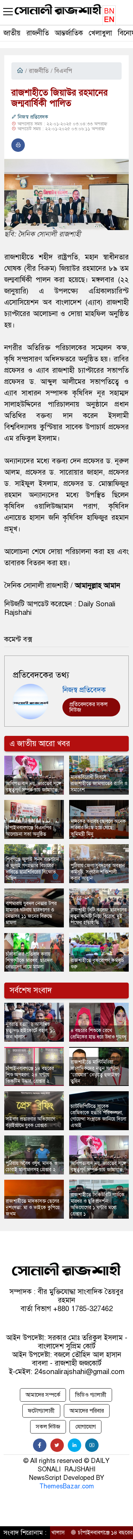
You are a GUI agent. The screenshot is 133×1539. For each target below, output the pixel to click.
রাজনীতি (37, 33)
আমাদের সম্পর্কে (43, 1394)
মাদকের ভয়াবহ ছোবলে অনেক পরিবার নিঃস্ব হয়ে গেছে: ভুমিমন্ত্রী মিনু (98, 827)
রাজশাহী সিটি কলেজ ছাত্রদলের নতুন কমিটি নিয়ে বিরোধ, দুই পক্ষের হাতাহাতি (99, 916)
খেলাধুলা (100, 33)
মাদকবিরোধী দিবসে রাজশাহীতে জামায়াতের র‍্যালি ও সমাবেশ (99, 783)
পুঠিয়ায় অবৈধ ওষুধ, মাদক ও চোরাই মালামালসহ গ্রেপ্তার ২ (31, 1166)
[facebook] (39, 1445)
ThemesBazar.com (66, 1486)
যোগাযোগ (85, 1426)
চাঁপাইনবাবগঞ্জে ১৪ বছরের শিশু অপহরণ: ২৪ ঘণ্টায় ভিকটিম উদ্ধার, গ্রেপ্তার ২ (30, 1074)
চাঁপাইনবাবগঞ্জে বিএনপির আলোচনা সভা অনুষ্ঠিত (28, 831)
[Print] (18, 145)
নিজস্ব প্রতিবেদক (32, 117)
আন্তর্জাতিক (69, 33)
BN (109, 11)
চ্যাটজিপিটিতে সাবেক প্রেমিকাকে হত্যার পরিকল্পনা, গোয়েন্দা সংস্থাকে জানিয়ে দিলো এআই (98, 1115)
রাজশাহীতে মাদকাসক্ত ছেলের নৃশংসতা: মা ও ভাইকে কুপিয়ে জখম (33, 1207)
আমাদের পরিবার (87, 1410)
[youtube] (92, 1445)
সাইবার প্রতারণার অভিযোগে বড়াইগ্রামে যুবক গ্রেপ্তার (30, 1122)
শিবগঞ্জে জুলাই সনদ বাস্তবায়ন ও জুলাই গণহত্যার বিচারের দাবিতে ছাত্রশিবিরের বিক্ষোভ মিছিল (32, 868)
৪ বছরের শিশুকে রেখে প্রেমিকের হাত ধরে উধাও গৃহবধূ (98, 1034)
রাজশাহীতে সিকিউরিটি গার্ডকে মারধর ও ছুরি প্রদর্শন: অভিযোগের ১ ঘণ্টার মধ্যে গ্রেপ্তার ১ (97, 1204)
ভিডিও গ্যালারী (90, 1394)
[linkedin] (74, 1445)
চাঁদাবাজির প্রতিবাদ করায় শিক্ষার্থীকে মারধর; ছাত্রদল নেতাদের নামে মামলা (29, 960)
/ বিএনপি (61, 71)
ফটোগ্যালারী (41, 1410)
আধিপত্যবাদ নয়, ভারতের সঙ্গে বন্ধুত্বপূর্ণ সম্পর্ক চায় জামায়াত (33, 786)
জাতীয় (12, 33)
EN (109, 19)
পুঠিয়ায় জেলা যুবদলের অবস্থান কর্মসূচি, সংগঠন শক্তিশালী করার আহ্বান (98, 872)
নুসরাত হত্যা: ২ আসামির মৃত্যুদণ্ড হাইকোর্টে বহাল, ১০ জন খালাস (30, 1030)
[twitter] (57, 1445)
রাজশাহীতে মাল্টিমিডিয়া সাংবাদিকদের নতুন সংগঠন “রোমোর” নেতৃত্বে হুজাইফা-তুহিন (96, 1071)
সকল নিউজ (48, 1426)
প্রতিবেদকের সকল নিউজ (89, 707)
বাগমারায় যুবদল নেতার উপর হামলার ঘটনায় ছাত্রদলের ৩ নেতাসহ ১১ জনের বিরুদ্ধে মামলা (31, 913)
